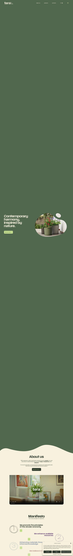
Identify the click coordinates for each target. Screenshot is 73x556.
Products (46, 3)
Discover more (36, 469)
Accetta (47, 551)
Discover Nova (8, 232)
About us (38, 3)
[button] (70, 543)
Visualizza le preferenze (66, 551)
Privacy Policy (59, 554)
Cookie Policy (55, 554)
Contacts (54, 3)
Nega (56, 551)
